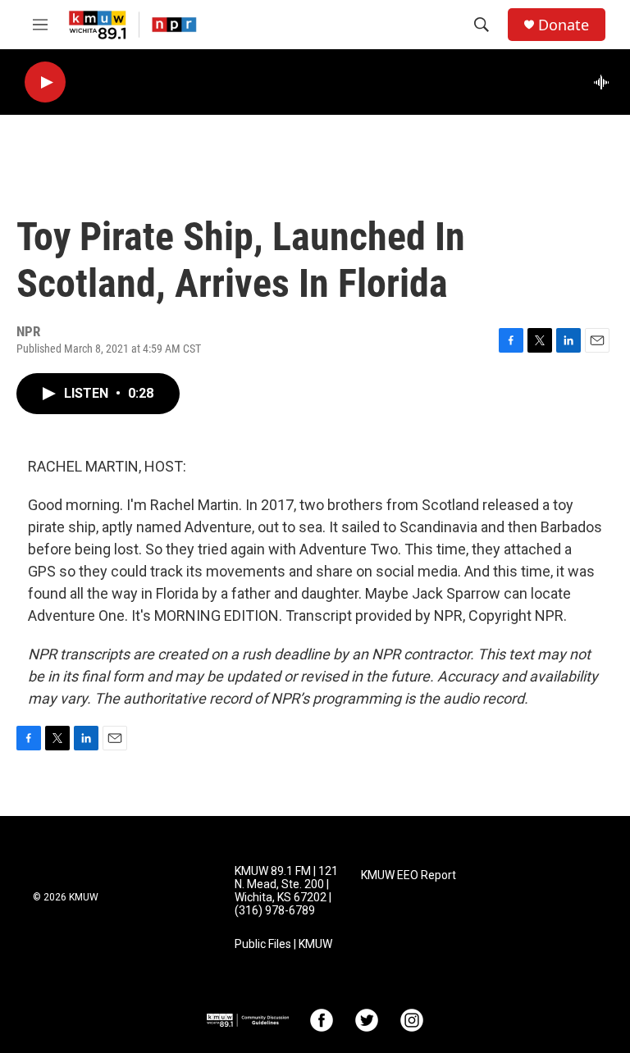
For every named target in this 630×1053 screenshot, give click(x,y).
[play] (45, 82)
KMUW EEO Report (408, 875)
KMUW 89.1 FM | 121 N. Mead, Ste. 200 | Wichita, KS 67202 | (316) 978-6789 (286, 891)
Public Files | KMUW (283, 944)
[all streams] (606, 82)
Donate (563, 25)
